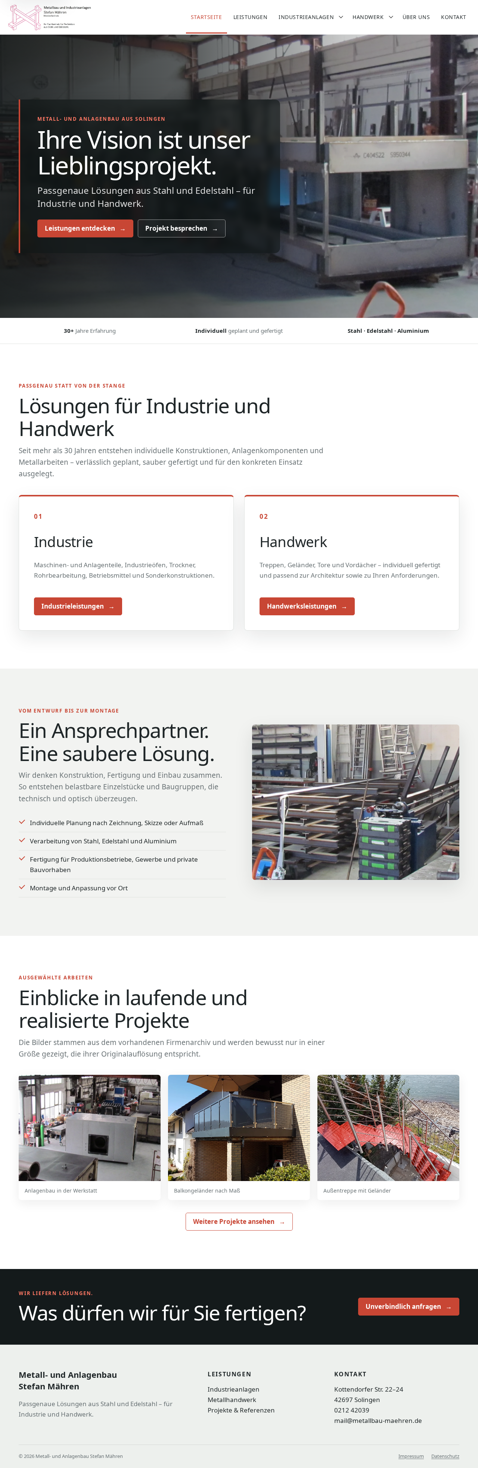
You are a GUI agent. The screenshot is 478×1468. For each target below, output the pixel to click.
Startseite (206, 16)
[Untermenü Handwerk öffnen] (391, 17)
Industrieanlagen (306, 16)
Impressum (411, 1456)
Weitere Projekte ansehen (239, 1221)
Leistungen (250, 16)
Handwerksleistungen (307, 606)
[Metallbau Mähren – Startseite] (64, 17)
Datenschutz (445, 1456)
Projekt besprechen (181, 228)
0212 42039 (351, 1410)
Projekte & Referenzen (241, 1410)
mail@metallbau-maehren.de (378, 1420)
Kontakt (453, 16)
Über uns (416, 16)
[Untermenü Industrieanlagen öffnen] (341, 17)
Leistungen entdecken (85, 228)
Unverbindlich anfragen (409, 1306)
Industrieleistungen (78, 606)
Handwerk (368, 16)
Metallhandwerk (232, 1399)
